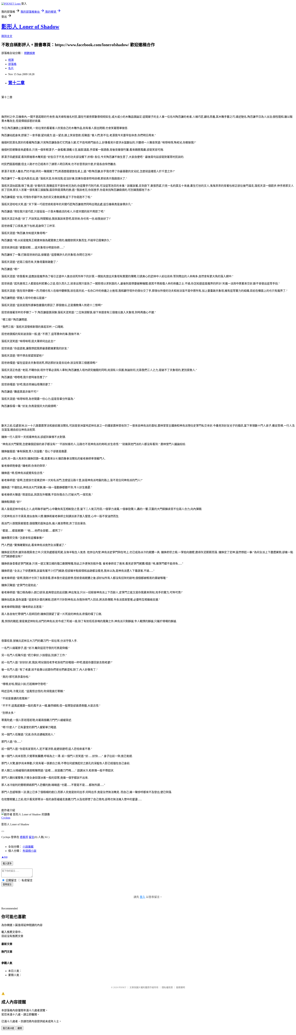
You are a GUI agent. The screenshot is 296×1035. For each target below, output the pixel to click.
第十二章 (16, 82)
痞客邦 (24, 837)
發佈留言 (7, 884)
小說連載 (28, 846)
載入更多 (7, 863)
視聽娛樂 (29, 53)
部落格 (12, 64)
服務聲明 (180, 987)
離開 (19, 1028)
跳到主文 (6, 36)
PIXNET (122, 987)
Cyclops (5, 817)
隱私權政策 (167, 987)
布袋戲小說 (29, 850)
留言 (31, 837)
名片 (11, 68)
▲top (4, 856)
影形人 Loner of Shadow (30, 27)
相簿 (11, 60)
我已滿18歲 (8, 1028)
